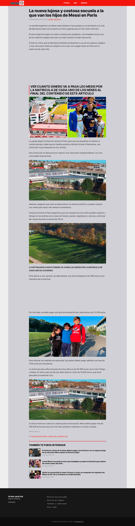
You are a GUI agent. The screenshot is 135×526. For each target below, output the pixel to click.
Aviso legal (52, 507)
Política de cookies (55, 500)
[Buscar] (17, 3)
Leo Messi (60, 436)
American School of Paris (39, 436)
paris (66, 436)
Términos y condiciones (57, 504)
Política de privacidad (57, 497)
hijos (55, 436)
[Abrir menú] (13, 3)
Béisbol (84, 3)
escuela (50, 436)
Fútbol (67, 3)
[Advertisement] (67, 67)
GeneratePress (79, 521)
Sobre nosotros (14, 499)
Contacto (11, 502)
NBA (75, 3)
